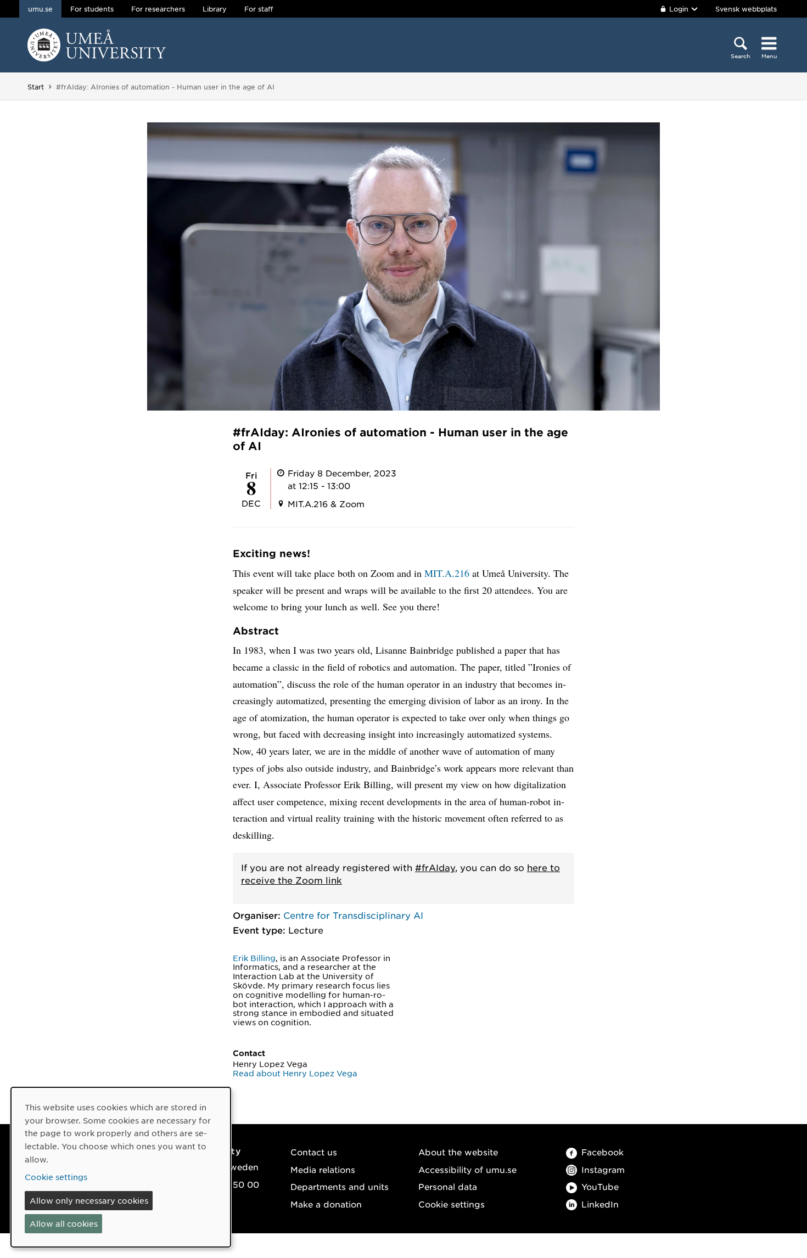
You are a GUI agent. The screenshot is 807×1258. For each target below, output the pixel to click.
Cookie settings (451, 1204)
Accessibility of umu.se (467, 1169)
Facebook (602, 1152)
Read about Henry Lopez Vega (295, 1073)
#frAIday (435, 867)
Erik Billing (254, 958)
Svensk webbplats (746, 8)
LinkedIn (600, 1204)
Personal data (447, 1186)
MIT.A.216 (446, 573)
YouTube (600, 1186)
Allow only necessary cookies (89, 1200)
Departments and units (339, 1186)
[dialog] (121, 1167)
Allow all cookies (64, 1223)
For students (92, 8)
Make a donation (326, 1204)
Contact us (313, 1152)
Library (215, 8)
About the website (458, 1152)
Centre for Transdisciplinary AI (353, 914)
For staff (258, 8)
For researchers (158, 8)
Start (35, 86)
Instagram (603, 1169)
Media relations (322, 1169)
